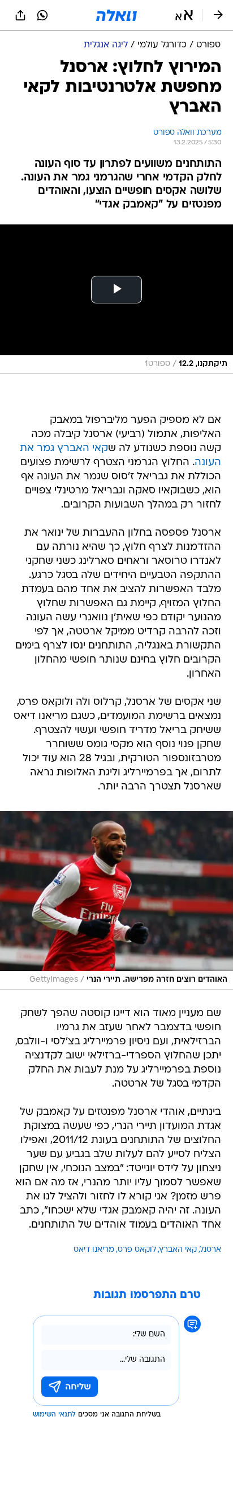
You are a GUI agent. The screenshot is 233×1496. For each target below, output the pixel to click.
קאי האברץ (178, 1250)
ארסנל (210, 1250)
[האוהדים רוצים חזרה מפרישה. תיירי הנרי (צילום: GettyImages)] (116, 900)
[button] (184, 15)
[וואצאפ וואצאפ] (42, 15)
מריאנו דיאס (94, 1250)
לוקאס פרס (137, 1250)
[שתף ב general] (20, 15)
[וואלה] (116, 15)
